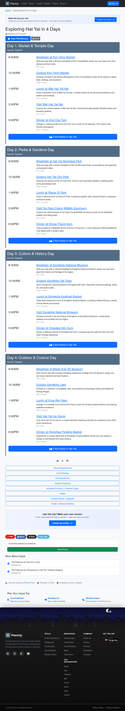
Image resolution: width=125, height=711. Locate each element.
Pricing (55, 3)
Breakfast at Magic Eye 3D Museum (59, 369)
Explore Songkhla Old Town (54, 281)
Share (36, 38)
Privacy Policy (98, 707)
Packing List (49, 642)
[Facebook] (21, 653)
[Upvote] (57, 461)
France (66, 682)
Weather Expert (50, 654)
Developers (87, 650)
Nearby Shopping (62, 483)
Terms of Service (113, 707)
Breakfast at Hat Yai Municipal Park (59, 161)
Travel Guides (69, 638)
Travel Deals (69, 642)
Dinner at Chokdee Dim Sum (54, 328)
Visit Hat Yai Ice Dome (50, 416)
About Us (87, 638)
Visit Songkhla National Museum (57, 312)
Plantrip (14, 3)
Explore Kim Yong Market (52, 73)
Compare (87, 654)
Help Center (68, 654)
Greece (67, 694)
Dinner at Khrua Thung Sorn (54, 224)
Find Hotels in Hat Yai (64, 136)
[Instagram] (7, 653)
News (66, 650)
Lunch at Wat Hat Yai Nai (52, 88)
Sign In (114, 3)
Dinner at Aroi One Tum (51, 120)
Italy (65, 670)
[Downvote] (67, 461)
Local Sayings (62, 473)
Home (24, 3)
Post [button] (32, 536)
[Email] (28, 653)
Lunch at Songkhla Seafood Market (59, 296)
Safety (62, 493)
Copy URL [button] (43, 536)
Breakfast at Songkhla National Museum (62, 265)
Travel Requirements (62, 468)
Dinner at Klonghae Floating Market (59, 432)
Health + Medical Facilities (62, 503)
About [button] (62, 3)
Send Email (62, 549)
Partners (86, 646)
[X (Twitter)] (14, 653)
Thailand (67, 674)
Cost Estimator (50, 650)
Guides (47, 3)
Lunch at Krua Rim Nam (51, 400)
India (66, 690)
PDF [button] (11, 536)
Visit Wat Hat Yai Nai (49, 104)
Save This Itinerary (19, 38)
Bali (65, 678)
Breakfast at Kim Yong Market (55, 57)
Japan (66, 666)
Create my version (104, 19)
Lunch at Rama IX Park (51, 192)
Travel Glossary (70, 646)
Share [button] (21, 536)
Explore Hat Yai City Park (52, 177)
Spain (66, 686)
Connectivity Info (62, 478)
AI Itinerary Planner (52, 638)
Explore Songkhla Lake (51, 384)
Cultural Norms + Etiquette (62, 498)
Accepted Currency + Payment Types (62, 488)
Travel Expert (49, 646)
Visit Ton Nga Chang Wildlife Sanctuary (61, 208)
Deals (39, 3)
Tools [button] (31, 3)
